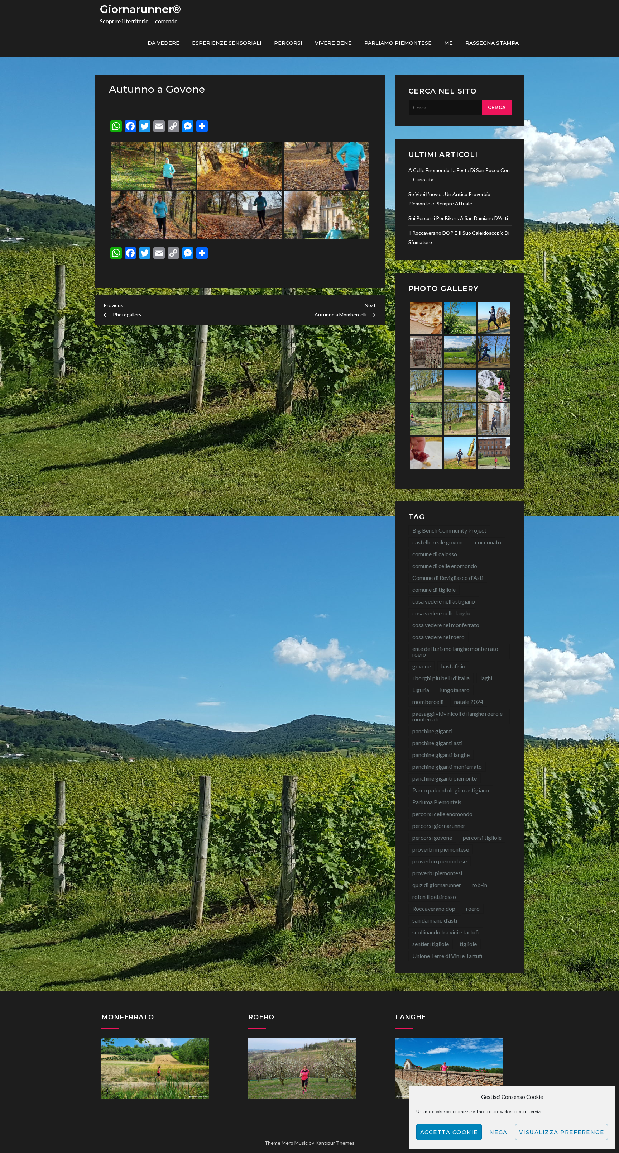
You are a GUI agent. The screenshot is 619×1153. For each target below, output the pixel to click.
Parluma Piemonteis (436, 802)
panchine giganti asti (437, 742)
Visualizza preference (561, 1132)
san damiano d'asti (434, 920)
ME (448, 43)
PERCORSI (288, 43)
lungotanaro (455, 689)
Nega (498, 1132)
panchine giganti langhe (441, 754)
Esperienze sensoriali (226, 43)
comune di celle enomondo (444, 565)
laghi (486, 678)
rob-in (479, 884)
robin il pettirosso (434, 896)
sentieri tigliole (430, 943)
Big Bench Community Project (449, 530)
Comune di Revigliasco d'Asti (447, 577)
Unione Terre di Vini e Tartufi (447, 955)
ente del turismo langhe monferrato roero (455, 651)
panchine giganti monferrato (447, 766)
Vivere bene (333, 43)
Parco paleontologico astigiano (450, 790)
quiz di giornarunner (436, 884)
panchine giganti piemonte (444, 778)
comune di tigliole (434, 589)
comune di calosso (434, 554)
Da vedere (163, 43)
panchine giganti (432, 731)
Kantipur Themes (335, 1143)
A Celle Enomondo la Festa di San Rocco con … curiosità (459, 174)
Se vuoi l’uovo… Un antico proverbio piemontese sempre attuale (449, 198)
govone (421, 666)
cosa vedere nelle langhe (441, 613)
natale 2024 (468, 701)
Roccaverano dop (433, 908)
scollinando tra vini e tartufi (445, 932)
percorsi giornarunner (438, 825)
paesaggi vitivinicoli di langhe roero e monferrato (457, 716)
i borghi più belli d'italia (441, 678)
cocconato (488, 542)
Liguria (420, 689)
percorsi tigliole (482, 837)
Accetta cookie (449, 1132)
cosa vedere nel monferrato (445, 624)
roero (473, 908)
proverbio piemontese (439, 861)
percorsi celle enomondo (442, 813)
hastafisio (453, 666)
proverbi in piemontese (440, 849)
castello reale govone (438, 542)
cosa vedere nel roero (438, 636)
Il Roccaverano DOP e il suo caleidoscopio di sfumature (458, 237)
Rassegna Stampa (492, 43)
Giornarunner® (140, 9)
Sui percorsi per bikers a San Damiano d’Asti (458, 218)
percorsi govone (432, 837)
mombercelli (427, 701)
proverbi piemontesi (437, 872)
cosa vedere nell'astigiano (443, 601)
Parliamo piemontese (398, 43)
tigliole (468, 943)
